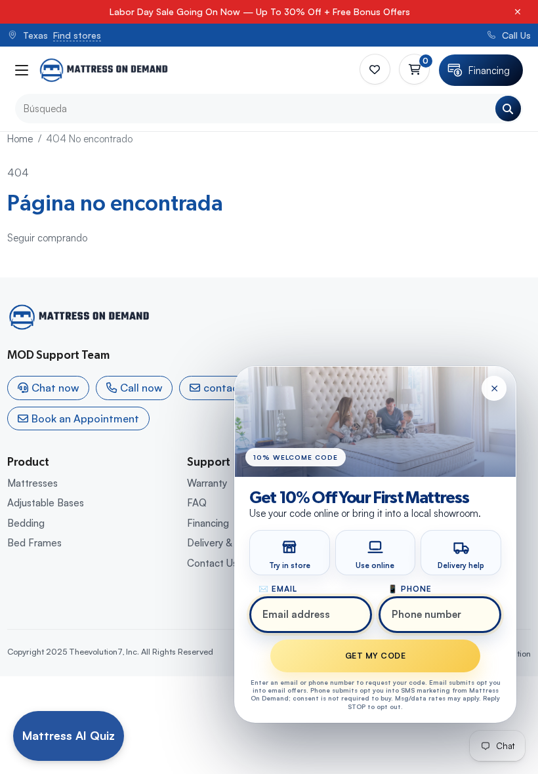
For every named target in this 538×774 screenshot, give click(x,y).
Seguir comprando (47, 238)
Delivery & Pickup (225, 543)
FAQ (197, 503)
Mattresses (32, 483)
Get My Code (375, 656)
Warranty (207, 483)
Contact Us (212, 563)
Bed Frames (34, 543)
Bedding (26, 523)
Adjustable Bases (45, 503)
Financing (208, 523)
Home (20, 138)
